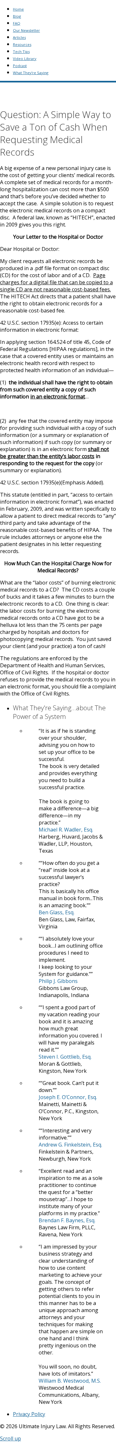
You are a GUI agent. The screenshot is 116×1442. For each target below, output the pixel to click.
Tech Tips (21, 51)
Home (18, 9)
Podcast (20, 65)
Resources (22, 44)
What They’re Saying (30, 72)
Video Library (24, 58)
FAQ (16, 23)
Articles (19, 37)
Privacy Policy (29, 1414)
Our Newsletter (26, 30)
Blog (17, 16)
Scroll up (10, 1438)
